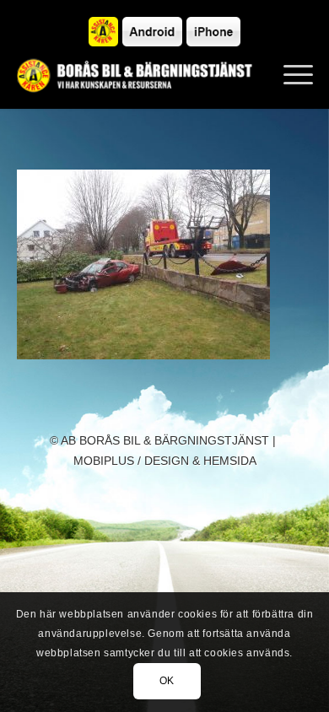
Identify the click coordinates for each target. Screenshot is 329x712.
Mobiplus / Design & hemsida (164, 460)
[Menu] (290, 75)
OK (167, 681)
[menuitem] (290, 75)
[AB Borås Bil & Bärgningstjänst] (135, 75)
